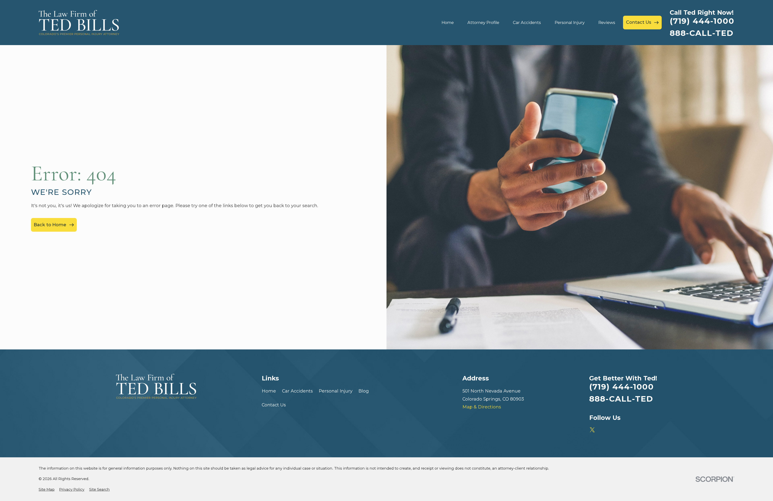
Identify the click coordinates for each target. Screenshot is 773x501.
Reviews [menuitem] (606, 22)
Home (269, 391)
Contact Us (274, 405)
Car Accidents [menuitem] (527, 22)
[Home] (79, 22)
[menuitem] (47, 489)
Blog (363, 391)
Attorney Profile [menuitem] (483, 22)
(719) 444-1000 (702, 21)
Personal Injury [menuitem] (570, 22)
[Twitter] (592, 430)
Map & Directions (481, 407)
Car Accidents (297, 391)
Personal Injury (335, 391)
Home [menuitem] (447, 22)
